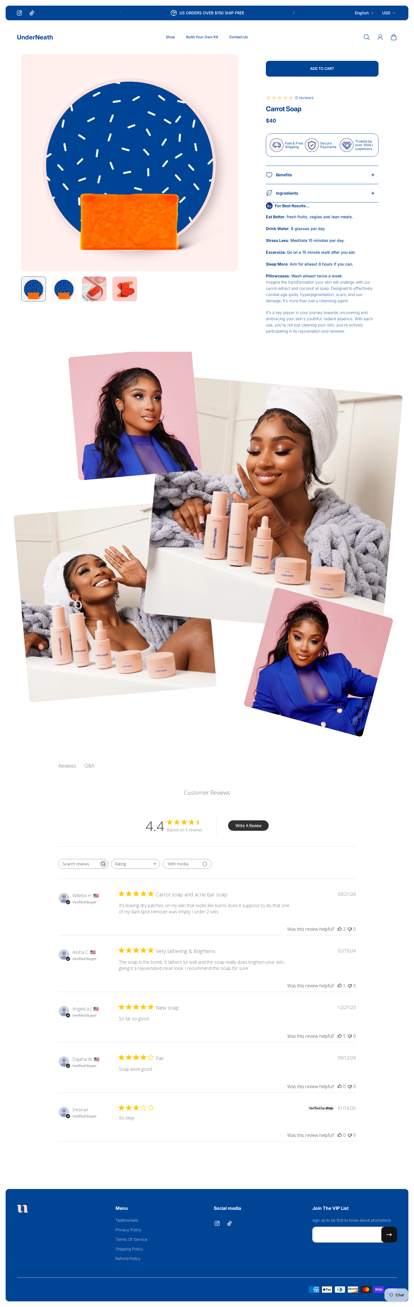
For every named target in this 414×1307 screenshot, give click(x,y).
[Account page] (380, 37)
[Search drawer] (366, 37)
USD (386, 12)
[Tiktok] (32, 13)
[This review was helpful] (340, 929)
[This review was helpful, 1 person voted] (340, 986)
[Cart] (393, 37)
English (362, 12)
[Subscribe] (389, 1235)
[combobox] (135, 864)
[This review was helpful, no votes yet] (340, 1086)
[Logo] (22, 1209)
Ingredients (287, 193)
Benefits (284, 174)
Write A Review (248, 825)
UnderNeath (35, 37)
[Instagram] (19, 13)
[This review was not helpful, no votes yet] (350, 929)
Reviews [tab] (67, 765)
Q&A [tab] (89, 765)
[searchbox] (78, 864)
